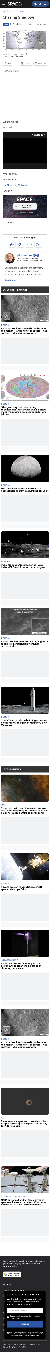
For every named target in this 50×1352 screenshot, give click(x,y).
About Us (7, 1285)
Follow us (27, 63)
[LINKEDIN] (34, 255)
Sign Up (25, 1324)
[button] (45, 4)
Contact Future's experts (13, 1290)
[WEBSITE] (37, 255)
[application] (25, 150)
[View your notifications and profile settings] (40, 3)
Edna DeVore (18, 24)
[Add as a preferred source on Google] (12, 1274)
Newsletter (42, 63)
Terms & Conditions (17, 1335)
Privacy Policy (27, 1334)
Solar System (8, 11)
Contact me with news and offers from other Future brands (25, 1317)
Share (9, 63)
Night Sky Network (17, 185)
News (6, 24)
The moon (20, 11)
